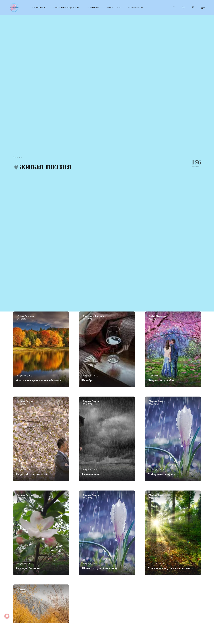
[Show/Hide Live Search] (174, 7)
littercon (21, 589)
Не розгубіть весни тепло (32, 474)
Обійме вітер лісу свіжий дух (100, 568)
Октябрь (87, 380)
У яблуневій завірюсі (161, 474)
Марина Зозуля (25, 401)
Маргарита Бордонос (94, 316)
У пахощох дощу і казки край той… (170, 568)
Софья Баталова (25, 316)
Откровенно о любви (161, 380)
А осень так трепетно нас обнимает (38, 380)
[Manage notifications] (6, 616)
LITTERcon (153, 375)
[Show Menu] (203, 7)
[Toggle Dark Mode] (183, 7)
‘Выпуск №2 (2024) (24, 469)
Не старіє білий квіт (29, 568)
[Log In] (193, 7)
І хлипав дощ (90, 474)
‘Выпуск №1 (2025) (24, 375)
